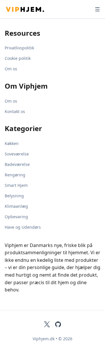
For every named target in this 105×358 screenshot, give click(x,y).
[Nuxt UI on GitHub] (58, 324)
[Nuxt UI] (34, 9)
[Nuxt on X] (47, 324)
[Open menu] (97, 9)
